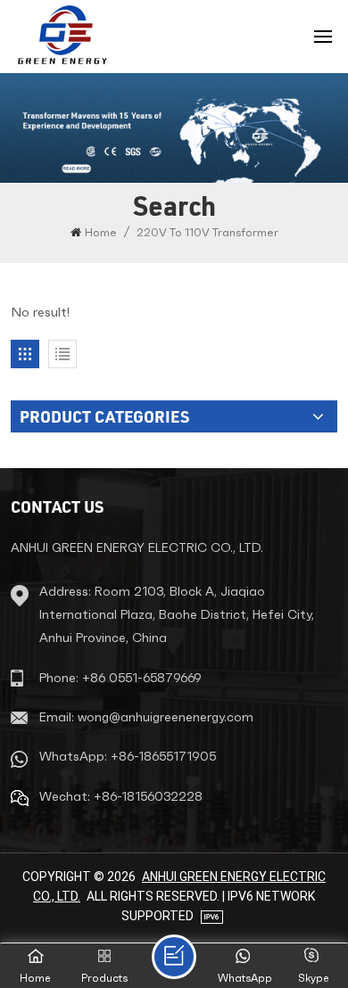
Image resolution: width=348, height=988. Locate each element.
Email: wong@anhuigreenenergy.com (146, 717)
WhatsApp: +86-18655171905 (127, 756)
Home (101, 232)
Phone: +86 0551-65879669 (120, 678)
